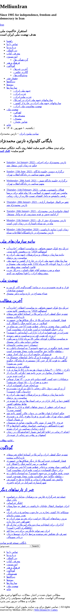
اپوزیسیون (12, 56)
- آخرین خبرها (20, 69)
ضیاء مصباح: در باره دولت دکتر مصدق (27, 293)
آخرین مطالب (11, 301)
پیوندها (10, 84)
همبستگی (12, 573)
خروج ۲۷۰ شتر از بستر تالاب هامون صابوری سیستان (35, 422)
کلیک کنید (5, 151)
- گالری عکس (20, 72)
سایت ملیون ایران (29, 133)
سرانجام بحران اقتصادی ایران (22, 385)
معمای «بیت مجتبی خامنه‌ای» (22, 345)
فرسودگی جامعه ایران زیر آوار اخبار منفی (29, 354)
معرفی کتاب (13, 53)
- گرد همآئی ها (20, 59)
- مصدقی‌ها (19, 115)
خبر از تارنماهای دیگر (17, 490)
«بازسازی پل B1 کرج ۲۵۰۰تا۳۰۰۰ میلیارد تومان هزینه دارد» (38, 369)
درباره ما (11, 47)
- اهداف (17, 112)
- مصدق (17, 118)
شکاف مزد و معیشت (18, 366)
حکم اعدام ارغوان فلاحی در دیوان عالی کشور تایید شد (35, 413)
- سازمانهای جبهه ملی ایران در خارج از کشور (37, 103)
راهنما (10, 41)
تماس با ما (12, 44)
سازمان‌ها (12, 87)
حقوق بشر (12, 78)
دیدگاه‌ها (11, 81)
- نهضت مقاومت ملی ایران (27, 106)
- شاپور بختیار (20, 121)
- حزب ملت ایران (22, 97)
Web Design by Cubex (46, 609)
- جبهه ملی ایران (22, 90)
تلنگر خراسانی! (15, 503)
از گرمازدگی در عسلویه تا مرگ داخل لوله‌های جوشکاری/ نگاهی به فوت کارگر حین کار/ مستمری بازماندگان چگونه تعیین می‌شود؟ (37, 360)
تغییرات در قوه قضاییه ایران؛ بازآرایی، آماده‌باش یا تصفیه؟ (37, 332)
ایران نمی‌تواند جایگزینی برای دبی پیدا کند (28, 531)
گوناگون (11, 66)
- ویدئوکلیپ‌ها (20, 75)
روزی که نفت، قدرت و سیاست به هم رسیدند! (31, 335)
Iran (2, 24)
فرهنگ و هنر (13, 62)
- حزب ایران (19, 93)
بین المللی (12, 50)
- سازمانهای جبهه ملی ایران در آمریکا (33, 100)
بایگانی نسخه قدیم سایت (13, 542)
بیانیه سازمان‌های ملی (17, 241)
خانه (9, 125)
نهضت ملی (12, 109)
